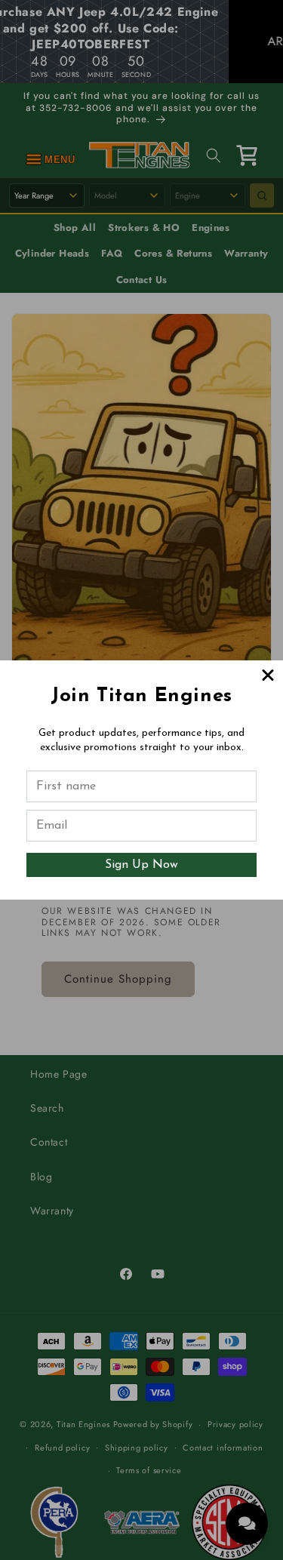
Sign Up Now (141, 865)
